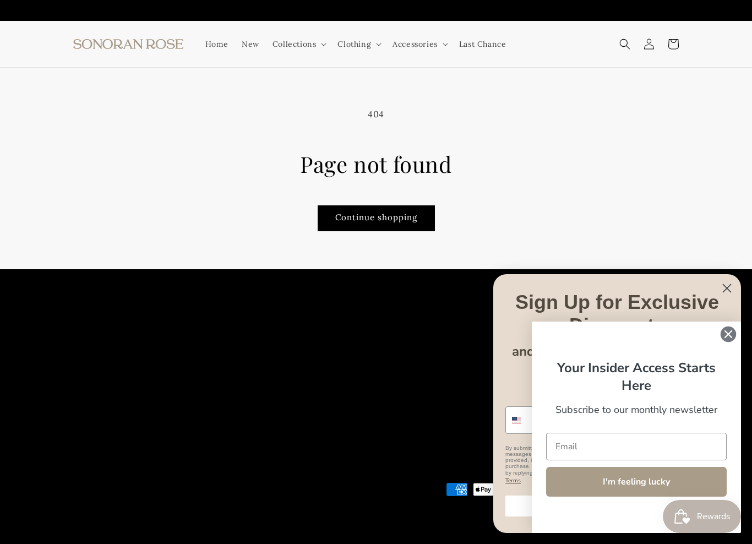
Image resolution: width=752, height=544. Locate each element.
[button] (625, 44)
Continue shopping (376, 217)
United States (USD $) (120, 503)
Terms (513, 481)
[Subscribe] (259, 406)
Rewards (454, 330)
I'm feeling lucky (636, 482)
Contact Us (405, 330)
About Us (299, 330)
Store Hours (350, 330)
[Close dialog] (727, 288)
